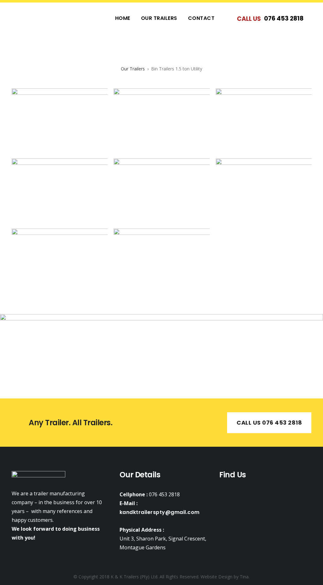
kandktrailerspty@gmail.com (160, 512)
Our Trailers (133, 69)
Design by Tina (233, 577)
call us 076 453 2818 (269, 423)
